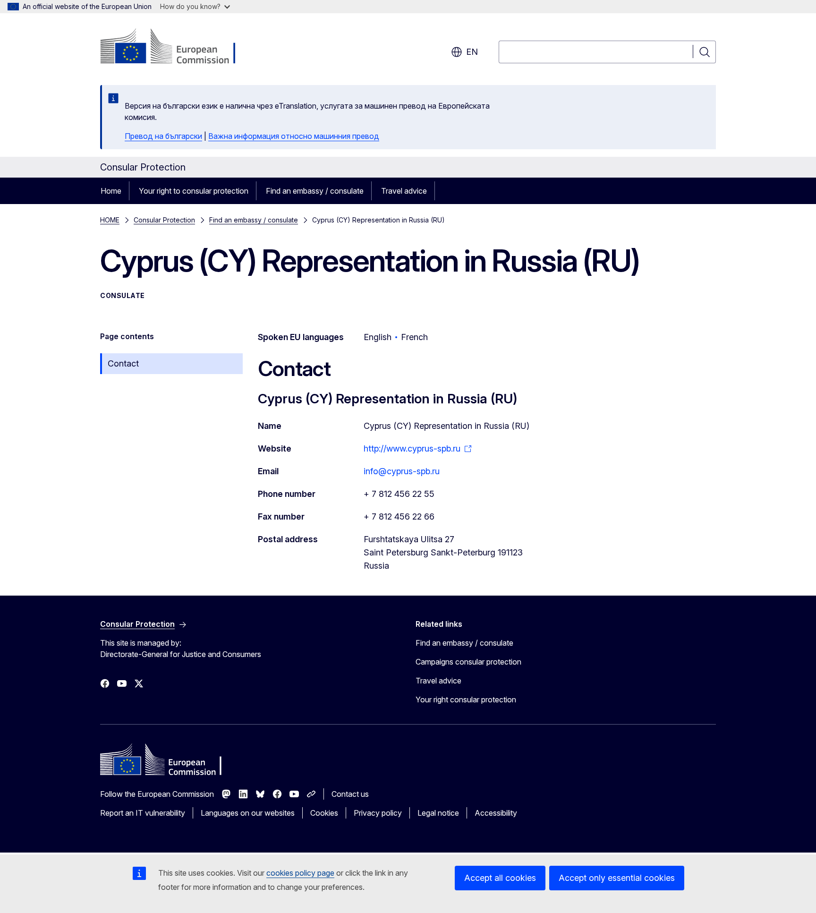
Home (111, 191)
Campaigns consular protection (468, 661)
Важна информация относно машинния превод (293, 136)
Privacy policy (378, 813)
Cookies (324, 813)
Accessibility (496, 813)
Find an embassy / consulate (315, 191)
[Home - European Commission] (176, 47)
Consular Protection (164, 220)
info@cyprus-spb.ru (402, 471)
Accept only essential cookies (617, 878)
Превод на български (163, 136)
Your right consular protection (466, 699)
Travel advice (404, 191)
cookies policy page (300, 873)
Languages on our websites (248, 813)
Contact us (350, 794)
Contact (123, 363)
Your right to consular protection (193, 191)
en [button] (472, 52)
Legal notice (438, 813)
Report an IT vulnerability (142, 813)
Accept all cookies (500, 878)
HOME (109, 220)
